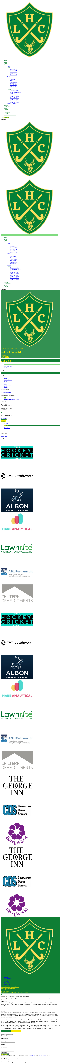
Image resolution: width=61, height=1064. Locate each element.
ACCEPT (6, 1031)
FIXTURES (4, 419)
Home (5, 378)
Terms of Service (42, 1055)
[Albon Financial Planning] (17, 511)
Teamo (9, 991)
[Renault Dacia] (17, 487)
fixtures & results (8, 366)
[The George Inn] (17, 797)
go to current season (6, 392)
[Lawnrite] (17, 559)
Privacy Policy (31, 1055)
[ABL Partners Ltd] (17, 583)
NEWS (5, 367)
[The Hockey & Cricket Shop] (17, 464)
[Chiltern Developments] (17, 607)
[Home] (29, 57)
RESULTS (3, 421)
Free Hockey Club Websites (8, 988)
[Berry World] (17, 845)
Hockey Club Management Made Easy (10, 987)
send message (4, 1054)
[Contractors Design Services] (17, 821)
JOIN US (6, 117)
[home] (29, 235)
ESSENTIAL (16, 1031)
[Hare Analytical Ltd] (17, 535)
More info (51, 998)
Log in (2, 117)
